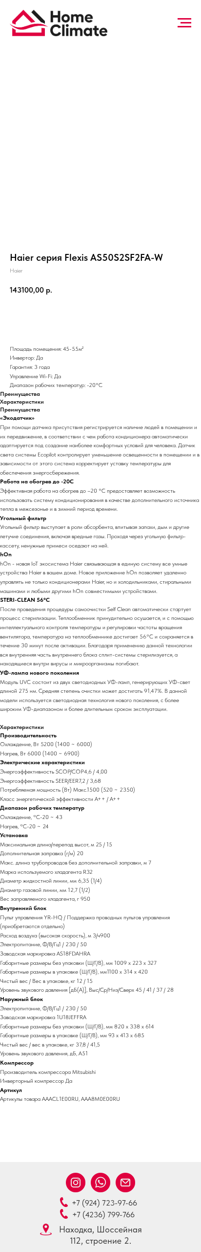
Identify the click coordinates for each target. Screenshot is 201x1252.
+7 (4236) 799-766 (103, 1214)
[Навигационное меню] (184, 23)
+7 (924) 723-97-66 (104, 1202)
